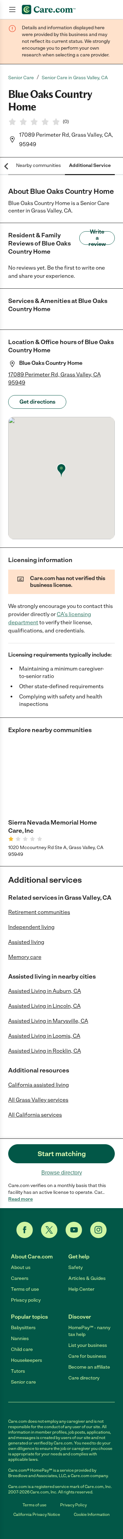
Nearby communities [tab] (38, 165)
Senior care (23, 1382)
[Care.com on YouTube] (74, 1230)
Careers (19, 1278)
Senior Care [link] (21, 78)
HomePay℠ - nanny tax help (89, 1331)
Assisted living (26, 942)
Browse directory (61, 1173)
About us (20, 1267)
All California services (35, 1115)
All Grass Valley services (38, 1100)
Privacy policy (26, 1300)
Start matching (62, 1154)
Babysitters (23, 1328)
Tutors (18, 1371)
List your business (87, 1345)
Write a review (97, 238)
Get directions (37, 402)
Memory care (24, 957)
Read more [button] (20, 1199)
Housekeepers (26, 1360)
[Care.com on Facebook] (24, 1230)
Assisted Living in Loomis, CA (44, 1036)
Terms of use (25, 1289)
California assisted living (38, 1085)
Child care (22, 1349)
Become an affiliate (89, 1367)
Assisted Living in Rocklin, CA (44, 1051)
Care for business (87, 1356)
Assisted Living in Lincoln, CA (44, 1006)
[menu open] (12, 9)
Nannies (20, 1338)
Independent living (31, 927)
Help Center (81, 1289)
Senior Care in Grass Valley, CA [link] (75, 78)
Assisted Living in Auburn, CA (44, 991)
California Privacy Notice (36, 1514)
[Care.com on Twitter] (49, 1230)
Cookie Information (92, 1514)
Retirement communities (39, 912)
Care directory (83, 1378)
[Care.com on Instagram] (98, 1230)
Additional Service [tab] (90, 165)
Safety (75, 1267)
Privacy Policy (73, 1505)
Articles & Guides (87, 1278)
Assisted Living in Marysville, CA (48, 1021)
